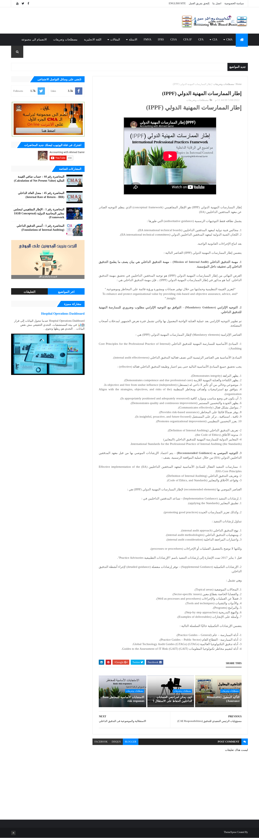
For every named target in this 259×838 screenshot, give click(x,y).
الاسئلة (133, 39)
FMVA (147, 39)
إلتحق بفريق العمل (199, 3)
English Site (177, 3)
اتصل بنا (216, 3)
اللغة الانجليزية (92, 39)
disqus (116, 741)
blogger (130, 741)
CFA (201, 39)
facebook (101, 741)
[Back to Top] (13, 833)
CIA (214, 39)
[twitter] (23, 3)
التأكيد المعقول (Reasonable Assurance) (223, 699)
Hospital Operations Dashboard (63, 313)
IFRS (161, 39)
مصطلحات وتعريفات (65, 39)
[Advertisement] (84, 20)
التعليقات (29, 291)
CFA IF (187, 39)
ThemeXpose (230, 832)
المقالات (115, 39)
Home (239, 84)
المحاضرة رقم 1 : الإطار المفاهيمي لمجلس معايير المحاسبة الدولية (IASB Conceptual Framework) (39, 213)
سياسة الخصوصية (234, 3)
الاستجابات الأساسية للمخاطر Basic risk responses (123, 699)
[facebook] (28, 3)
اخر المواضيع (66, 291)
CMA (229, 39)
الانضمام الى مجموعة (34, 39)
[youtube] (17, 3)
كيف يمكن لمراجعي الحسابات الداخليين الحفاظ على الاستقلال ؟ (172, 699)
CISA (173, 39)
